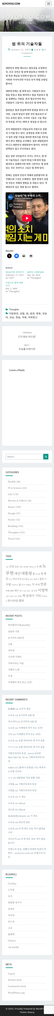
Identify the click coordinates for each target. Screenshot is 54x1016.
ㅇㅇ (10, 777)
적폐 (24, 317)
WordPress (41, 1009)
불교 (31, 579)
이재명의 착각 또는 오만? (20, 682)
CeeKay (12, 883)
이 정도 (22, 796)
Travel (11, 538)
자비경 (11, 650)
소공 (10, 928)
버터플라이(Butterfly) (19, 625)
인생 (10, 676)
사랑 (8, 584)
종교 (15, 596)
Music (11, 507)
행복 (21, 600)
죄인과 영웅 (24, 822)
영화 (12, 590)
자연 (7, 596)
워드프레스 (27, 591)
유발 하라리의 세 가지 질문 (32, 740)
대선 (17, 573)
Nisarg (31, 1012)
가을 (7, 567)
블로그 (42, 579)
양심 (12, 317)
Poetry (11, 519)
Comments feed (17, 986)
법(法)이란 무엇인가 (15, 272)
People (12, 513)
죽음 (20, 596)
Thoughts (14, 309)
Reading (12, 526)
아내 (37, 584)
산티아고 (15, 585)
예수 (16, 590)
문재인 (11, 909)
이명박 (43, 590)
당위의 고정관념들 (35, 272)
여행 (7, 590)
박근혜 (25, 579)
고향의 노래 (13, 669)
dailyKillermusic (17, 815)
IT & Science (15, 488)
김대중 (25, 566)
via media (13, 947)
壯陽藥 (11, 708)
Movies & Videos (17, 500)
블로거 (36, 579)
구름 (10, 644)
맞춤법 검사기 (14, 902)
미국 (10, 579)
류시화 (37, 574)
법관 (32, 313)
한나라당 (13, 600)
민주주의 (17, 579)
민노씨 (11, 921)
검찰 (22, 313)
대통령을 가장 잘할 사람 (28, 777)
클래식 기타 (33, 595)
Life (10, 494)
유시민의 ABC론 (16, 637)
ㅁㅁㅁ (11, 747)
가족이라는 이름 (16, 663)
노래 (39, 566)
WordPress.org (16, 992)
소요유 (37, 49)
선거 (23, 584)
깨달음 (31, 567)
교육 (21, 566)
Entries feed (14, 979)
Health (12, 481)
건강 (11, 566)
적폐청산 (32, 317)
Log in (11, 973)
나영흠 (11, 784)
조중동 (11, 596)
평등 (38, 313)
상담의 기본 (13, 631)
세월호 (28, 584)
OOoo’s (12, 940)
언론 (43, 584)
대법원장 (13, 313)
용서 (21, 590)
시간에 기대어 (14, 656)
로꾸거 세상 (24, 708)
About (22, 803)
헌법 (18, 317)
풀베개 (11, 934)
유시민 (34, 590)
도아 (10, 896)
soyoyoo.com (11, 3)
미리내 (11, 915)
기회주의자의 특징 (27, 784)
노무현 (11, 889)
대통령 (26, 573)
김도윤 (11, 809)
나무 (10, 734)
